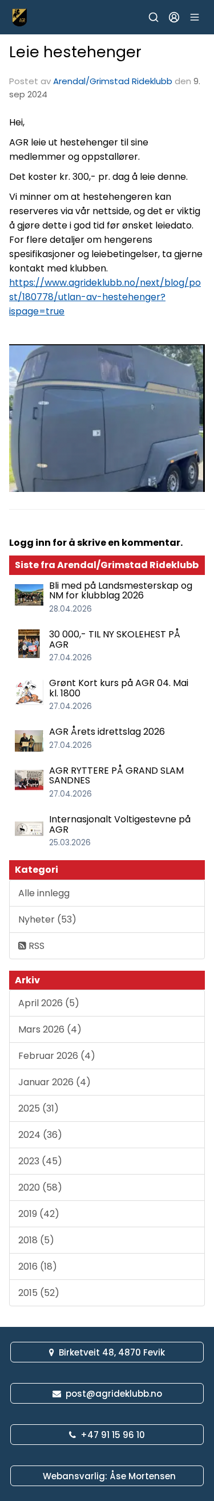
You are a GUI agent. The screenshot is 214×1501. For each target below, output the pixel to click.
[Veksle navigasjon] (194, 17)
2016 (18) (37, 1266)
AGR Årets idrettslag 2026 (107, 731)
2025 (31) (38, 1108)
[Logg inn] (174, 17)
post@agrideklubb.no (114, 1394)
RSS (35, 945)
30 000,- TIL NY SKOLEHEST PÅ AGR (114, 639)
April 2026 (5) (48, 1003)
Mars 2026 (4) (50, 1029)
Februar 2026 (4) (56, 1055)
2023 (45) (40, 1161)
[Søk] (153, 17)
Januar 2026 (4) (54, 1082)
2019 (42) (38, 1213)
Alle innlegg (44, 893)
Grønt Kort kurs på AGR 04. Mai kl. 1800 (118, 688)
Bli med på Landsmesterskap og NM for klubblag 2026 (120, 590)
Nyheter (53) (47, 919)
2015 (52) (38, 1292)
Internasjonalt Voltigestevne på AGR (120, 824)
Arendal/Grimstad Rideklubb (112, 81)
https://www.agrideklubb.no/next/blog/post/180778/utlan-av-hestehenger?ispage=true (105, 297)
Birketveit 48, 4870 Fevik (112, 1352)
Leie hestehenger (75, 51)
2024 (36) (40, 1134)
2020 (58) (40, 1187)
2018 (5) (36, 1240)
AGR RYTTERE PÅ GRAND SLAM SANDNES (116, 775)
